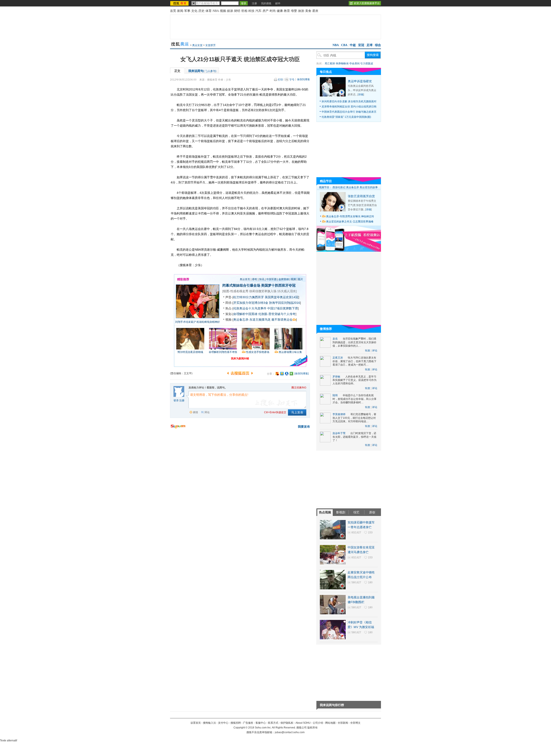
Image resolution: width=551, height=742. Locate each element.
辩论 (207, 412)
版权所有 (312, 727)
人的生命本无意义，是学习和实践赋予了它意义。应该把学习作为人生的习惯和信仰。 (354, 380)
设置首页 (195, 722)
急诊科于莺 (339, 433)
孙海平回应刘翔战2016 (284, 302)
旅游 (301, 10)
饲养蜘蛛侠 (342, 63)
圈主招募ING (298, 387)
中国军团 (271, 279)
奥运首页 (245, 279)
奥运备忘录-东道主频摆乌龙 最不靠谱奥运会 (263, 319)
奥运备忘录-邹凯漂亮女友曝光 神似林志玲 (350, 216)
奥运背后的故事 (369, 187)
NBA (216, 10)
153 (370, 532)
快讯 (261, 279)
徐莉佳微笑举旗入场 (262, 291)
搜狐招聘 (236, 722)
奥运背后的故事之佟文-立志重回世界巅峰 (349, 221)
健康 (280, 10)
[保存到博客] (301, 373)
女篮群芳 (210, 45)
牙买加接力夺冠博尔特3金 (250, 302)
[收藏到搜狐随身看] (291, 373)
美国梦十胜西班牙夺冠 (278, 285)
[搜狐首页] (179, 3)
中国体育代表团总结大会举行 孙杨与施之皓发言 (349, 111)
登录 (176, 400)
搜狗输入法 (209, 722)
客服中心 (260, 722)
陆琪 (335, 395)
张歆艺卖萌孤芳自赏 (361, 196)
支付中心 (223, 722)
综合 (378, 45)
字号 (291, 79)
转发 (367, 350)
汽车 (258, 10)
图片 (300, 279)
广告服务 (248, 722)
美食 (308, 10)
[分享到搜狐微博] (277, 373)
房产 (266, 10)
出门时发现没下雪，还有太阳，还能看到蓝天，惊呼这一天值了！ (354, 437)
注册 (254, 3)
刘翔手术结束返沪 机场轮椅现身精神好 (197, 321)
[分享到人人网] (286, 373)
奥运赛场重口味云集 (290, 352)
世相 (244, 10)
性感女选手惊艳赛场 (257, 352)
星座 (315, 10)
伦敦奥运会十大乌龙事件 (249, 308)
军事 (187, 10)
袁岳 (335, 338)
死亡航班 (330, 63)
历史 (201, 10)
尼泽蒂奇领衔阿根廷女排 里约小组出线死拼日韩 (349, 106)
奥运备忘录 (352, 187)
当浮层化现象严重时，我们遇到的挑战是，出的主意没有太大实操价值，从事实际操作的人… (354, 342)
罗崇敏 (336, 376)
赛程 (254, 279)
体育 (209, 10)
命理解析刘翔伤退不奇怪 (223, 352)
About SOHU (303, 722)
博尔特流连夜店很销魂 (190, 352)
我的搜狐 (266, 3)
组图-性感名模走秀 (235, 291)
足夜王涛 (338, 357)
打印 (280, 79)
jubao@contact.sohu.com (290, 732)
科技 (251, 10)
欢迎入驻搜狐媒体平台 (367, 3)
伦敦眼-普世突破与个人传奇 (277, 314)
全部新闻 (343, 722)
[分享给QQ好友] (282, 373)
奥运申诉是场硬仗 (360, 81)
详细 (360, 94)
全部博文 (355, 722)
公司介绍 (318, 722)
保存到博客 (303, 79)
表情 (195, 412)
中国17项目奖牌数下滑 (282, 308)
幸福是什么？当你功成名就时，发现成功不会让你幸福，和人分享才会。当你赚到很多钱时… (354, 399)
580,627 (356, 582)
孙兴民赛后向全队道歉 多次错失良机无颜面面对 (349, 101)
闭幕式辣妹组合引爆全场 (241, 285)
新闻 (180, 10)
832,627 (356, 532)
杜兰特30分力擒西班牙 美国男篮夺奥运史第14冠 (265, 297)
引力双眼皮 (366, 63)
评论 (374, 350)
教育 (287, 10)
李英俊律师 (339, 414)
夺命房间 (354, 63)
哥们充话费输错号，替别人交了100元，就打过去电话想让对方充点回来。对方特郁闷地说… (354, 418)
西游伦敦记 (339, 187)
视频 (223, 10)
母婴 (294, 10)
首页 (173, 10)
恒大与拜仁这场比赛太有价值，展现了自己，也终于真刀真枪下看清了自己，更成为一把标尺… (354, 361)
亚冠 (361, 45)
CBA (344, 45)
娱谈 (230, 10)
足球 (370, 45)
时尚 (273, 10)
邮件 (277, 3)
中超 (353, 45)
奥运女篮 (197, 45)
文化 (194, 10)
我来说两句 (202, 71)
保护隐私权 (286, 722)
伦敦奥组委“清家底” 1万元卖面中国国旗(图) (346, 116)
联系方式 (273, 722)
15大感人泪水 (286, 291)
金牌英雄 (284, 279)
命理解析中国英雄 (245, 314)
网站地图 (330, 722)
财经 (237, 10)
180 (370, 582)
